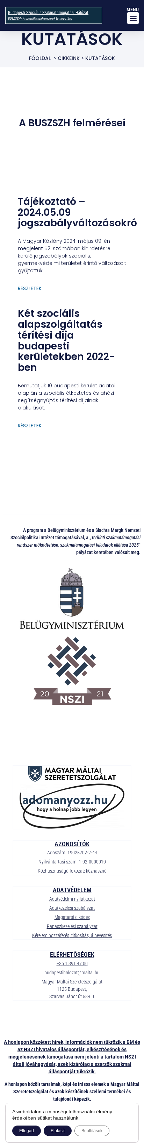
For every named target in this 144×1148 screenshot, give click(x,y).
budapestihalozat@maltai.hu (72, 972)
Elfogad (26, 1130)
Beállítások (91, 1130)
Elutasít (58, 1130)
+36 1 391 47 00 (72, 963)
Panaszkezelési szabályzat (72, 926)
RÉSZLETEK (30, 288)
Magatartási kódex (72, 917)
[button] (133, 18)
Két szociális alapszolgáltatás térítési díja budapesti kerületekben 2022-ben (66, 340)
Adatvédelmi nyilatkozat (72, 899)
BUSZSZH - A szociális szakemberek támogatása (40, 18)
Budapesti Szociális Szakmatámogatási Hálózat (48, 12)
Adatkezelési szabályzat (72, 908)
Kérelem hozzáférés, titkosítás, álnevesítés (72, 935)
